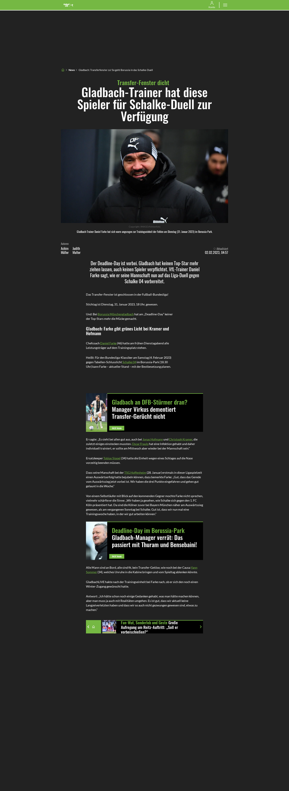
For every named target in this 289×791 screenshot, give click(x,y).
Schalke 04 (129, 362)
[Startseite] (63, 69)
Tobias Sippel (112, 458)
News (72, 69)
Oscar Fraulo (140, 444)
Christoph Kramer (180, 439)
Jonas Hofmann (152, 439)
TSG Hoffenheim (135, 472)
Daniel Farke (108, 343)
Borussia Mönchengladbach (116, 314)
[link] (69, 5)
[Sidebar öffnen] (225, 5)
